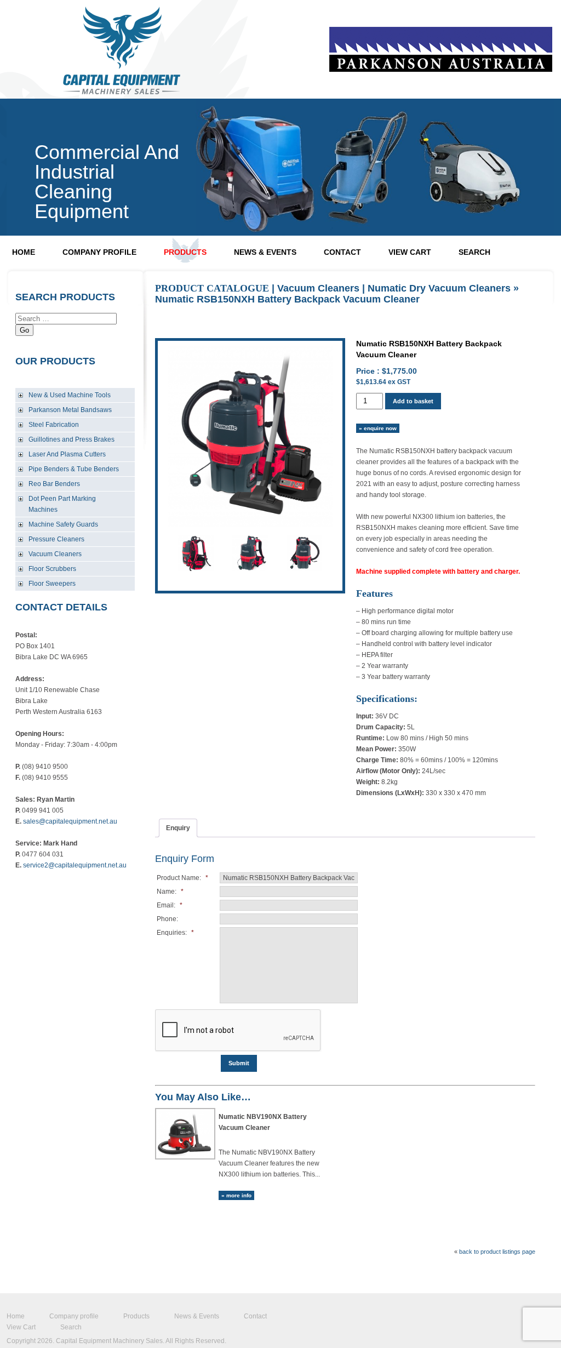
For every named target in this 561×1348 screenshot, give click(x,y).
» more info (236, 1195)
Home (23, 252)
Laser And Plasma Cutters (67, 454)
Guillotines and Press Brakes (71, 439)
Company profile (99, 252)
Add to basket (413, 401)
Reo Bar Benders (54, 484)
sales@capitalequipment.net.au (70, 821)
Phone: (167, 919)
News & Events (265, 252)
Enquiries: (175, 932)
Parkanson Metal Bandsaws (70, 410)
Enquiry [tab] (178, 828)
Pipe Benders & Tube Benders (73, 469)
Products (185, 252)
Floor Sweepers (52, 583)
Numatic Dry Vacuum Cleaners (439, 288)
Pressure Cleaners (56, 539)
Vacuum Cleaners (55, 554)
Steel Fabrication (53, 425)
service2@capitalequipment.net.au (75, 865)
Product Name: (182, 878)
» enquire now (378, 428)
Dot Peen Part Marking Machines (62, 504)
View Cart (409, 252)
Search (474, 252)
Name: (170, 891)
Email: (169, 905)
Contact (342, 252)
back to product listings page (497, 1251)
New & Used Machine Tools (69, 395)
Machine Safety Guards (63, 524)
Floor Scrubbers (52, 569)
